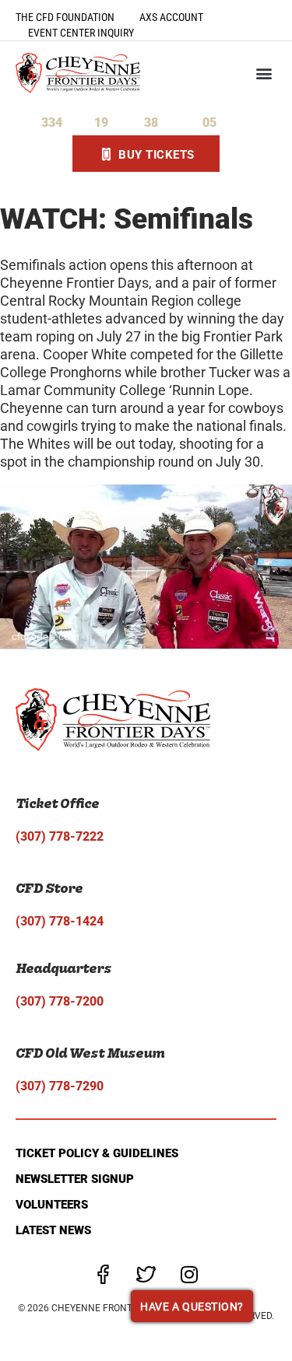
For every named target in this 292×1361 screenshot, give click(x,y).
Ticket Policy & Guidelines (97, 1153)
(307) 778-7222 (60, 836)
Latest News (53, 1230)
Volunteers (52, 1205)
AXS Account (171, 17)
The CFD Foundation (65, 17)
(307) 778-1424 (60, 921)
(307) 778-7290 (60, 1086)
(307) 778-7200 (60, 1001)
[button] (263, 73)
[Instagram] (189, 1274)
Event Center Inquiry (81, 32)
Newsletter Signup (75, 1179)
